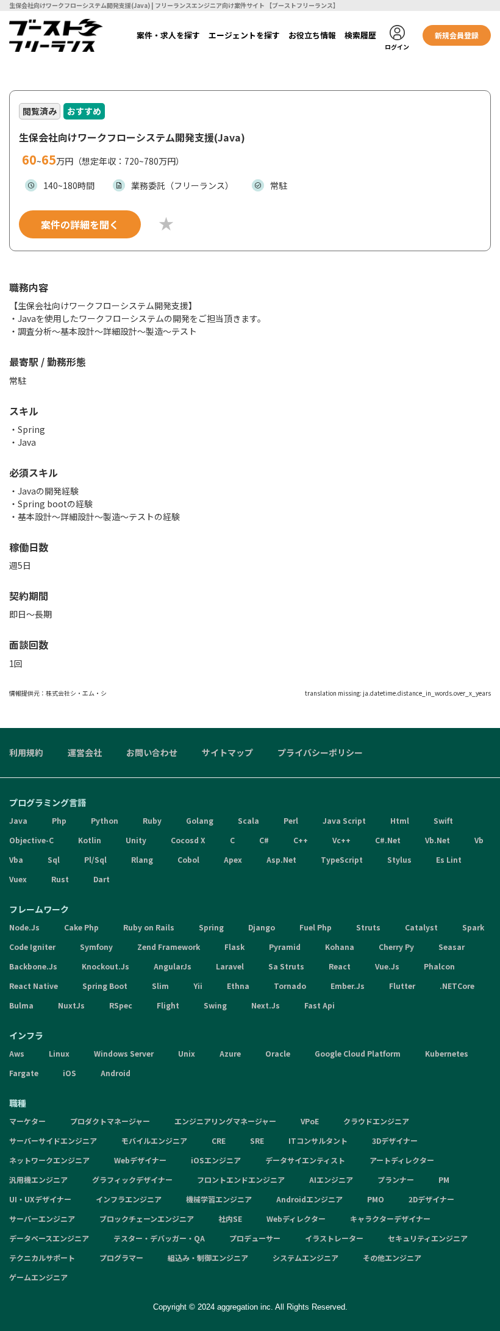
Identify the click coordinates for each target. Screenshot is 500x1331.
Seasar (451, 946)
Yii (197, 985)
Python (104, 820)
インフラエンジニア (129, 1199)
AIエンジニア (331, 1179)
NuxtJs (71, 1005)
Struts (368, 927)
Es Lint (449, 859)
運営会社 (85, 752)
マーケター (27, 1121)
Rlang (142, 859)
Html (399, 820)
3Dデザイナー (395, 1140)
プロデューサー (254, 1238)
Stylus (399, 859)
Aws (16, 1053)
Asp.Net (281, 859)
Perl (291, 820)
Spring (211, 927)
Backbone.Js (33, 966)
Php (59, 820)
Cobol (188, 859)
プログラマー (121, 1257)
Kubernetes (446, 1053)
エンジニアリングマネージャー (225, 1121)
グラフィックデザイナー (132, 1179)
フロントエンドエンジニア (241, 1179)
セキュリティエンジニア (428, 1238)
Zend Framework (168, 946)
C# (264, 840)
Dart (101, 879)
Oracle (277, 1053)
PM (443, 1179)
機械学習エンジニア (219, 1199)
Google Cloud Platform (358, 1053)
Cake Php (81, 927)
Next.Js (265, 1005)
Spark (473, 927)
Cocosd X (188, 840)
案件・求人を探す (168, 35)
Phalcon (439, 966)
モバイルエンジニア (154, 1140)
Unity (136, 840)
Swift (443, 820)
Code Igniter (32, 946)
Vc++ (341, 840)
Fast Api (319, 1005)
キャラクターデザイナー (390, 1218)
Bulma (21, 1005)
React (340, 966)
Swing (215, 1005)
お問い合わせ (151, 752)
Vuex (18, 879)
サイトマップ (227, 752)
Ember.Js (347, 985)
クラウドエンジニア (376, 1121)
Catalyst (421, 927)
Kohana (339, 946)
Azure (230, 1053)
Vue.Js (387, 966)
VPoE (310, 1121)
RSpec (120, 1005)
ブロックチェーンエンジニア (146, 1218)
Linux (59, 1053)
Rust (60, 879)
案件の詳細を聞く (80, 224)
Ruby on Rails (148, 927)
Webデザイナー (140, 1160)
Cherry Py (396, 946)
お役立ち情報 (312, 35)
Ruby (152, 820)
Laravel (230, 966)
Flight (168, 1005)
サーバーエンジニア (42, 1218)
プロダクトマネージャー (110, 1121)
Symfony (96, 946)
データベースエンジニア (49, 1238)
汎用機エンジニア (38, 1179)
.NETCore (457, 985)
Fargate (23, 1073)
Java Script (344, 820)
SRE (257, 1140)
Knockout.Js (105, 966)
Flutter (402, 985)
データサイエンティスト (305, 1160)
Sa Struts (286, 966)
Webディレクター (296, 1218)
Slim (160, 985)
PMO (375, 1199)
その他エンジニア (392, 1257)
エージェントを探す (244, 35)
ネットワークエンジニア (49, 1160)
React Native (33, 985)
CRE (219, 1140)
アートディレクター (402, 1160)
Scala (248, 820)
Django (261, 927)
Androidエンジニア (309, 1199)
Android (115, 1073)
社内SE (230, 1218)
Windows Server (124, 1053)
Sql (54, 859)
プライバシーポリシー (320, 752)
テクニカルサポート (42, 1257)
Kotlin (89, 840)
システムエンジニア (305, 1257)
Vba (16, 859)
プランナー (395, 1179)
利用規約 (26, 752)
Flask (234, 946)
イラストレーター (334, 1238)
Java (18, 820)
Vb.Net (437, 840)
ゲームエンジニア (38, 1277)
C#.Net (388, 840)
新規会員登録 (457, 35)
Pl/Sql (95, 859)
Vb (479, 840)
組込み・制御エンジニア (208, 1257)
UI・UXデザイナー (40, 1199)
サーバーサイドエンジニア (53, 1140)
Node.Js (24, 927)
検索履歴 (360, 35)
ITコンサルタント (318, 1140)
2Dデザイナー (431, 1199)
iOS (69, 1073)
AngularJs (172, 966)
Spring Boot (104, 985)
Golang (199, 820)
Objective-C (31, 840)
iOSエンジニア (216, 1160)
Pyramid (285, 946)
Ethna (238, 985)
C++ (300, 840)
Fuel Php (315, 927)
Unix (186, 1053)
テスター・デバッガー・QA (159, 1238)
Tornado (290, 985)
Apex (233, 859)
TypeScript (342, 859)
